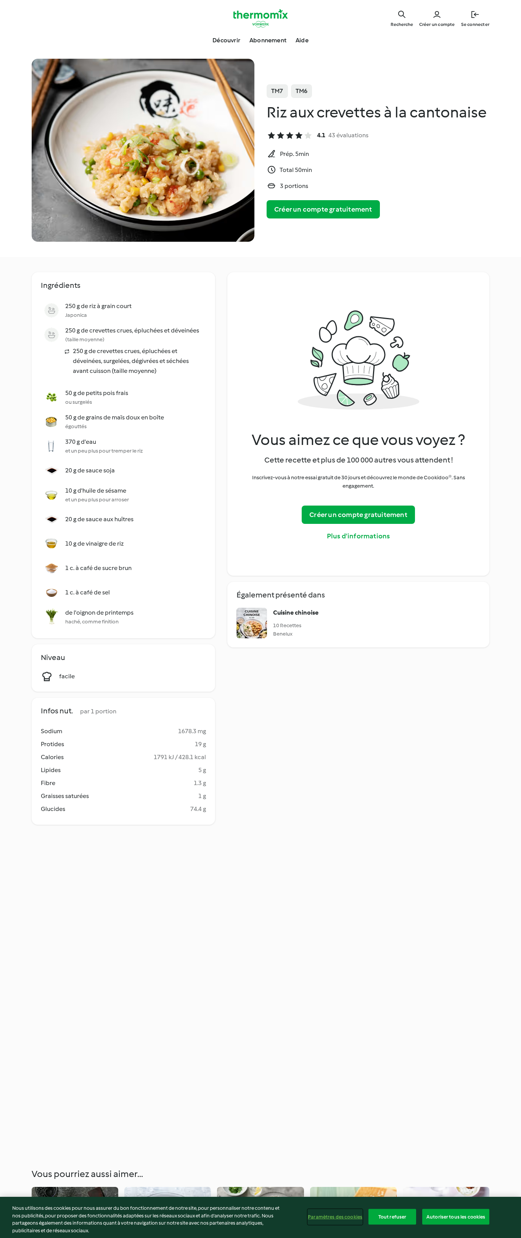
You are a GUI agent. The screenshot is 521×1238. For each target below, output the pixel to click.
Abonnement (267, 40)
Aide (302, 40)
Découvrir (226, 40)
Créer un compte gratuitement (323, 209)
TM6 (302, 91)
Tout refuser (392, 1217)
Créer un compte (437, 24)
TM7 (277, 91)
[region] (260, 1217)
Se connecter (475, 24)
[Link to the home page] (260, 18)
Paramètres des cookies (335, 1217)
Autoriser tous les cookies (455, 1217)
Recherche (402, 24)
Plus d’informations (358, 536)
